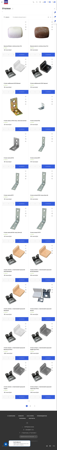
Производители (42, 415)
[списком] (50, 17)
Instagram (27, 422)
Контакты (32, 418)
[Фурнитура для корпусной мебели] (3, 11)
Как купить (30, 415)
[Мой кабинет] (40, 2)
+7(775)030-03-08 (29, 427)
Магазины (22, 418)
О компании (11, 415)
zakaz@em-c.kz (29, 429)
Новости (21, 415)
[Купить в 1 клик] (26, 27)
